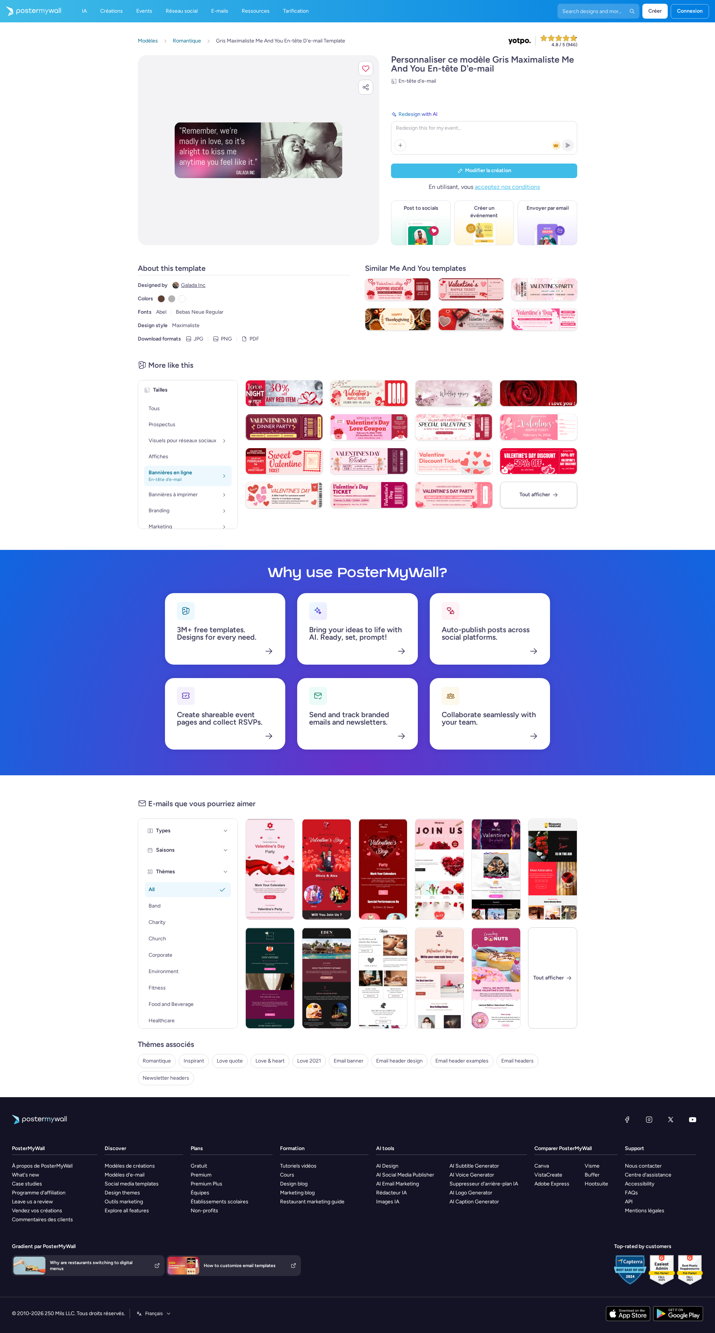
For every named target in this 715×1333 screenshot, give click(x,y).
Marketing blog (297, 1193)
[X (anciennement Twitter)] (670, 1119)
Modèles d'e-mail (124, 1175)
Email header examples (462, 1061)
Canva (541, 1166)
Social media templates (132, 1184)
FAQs (631, 1193)
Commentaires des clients (42, 1219)
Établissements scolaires (219, 1202)
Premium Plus (206, 1184)
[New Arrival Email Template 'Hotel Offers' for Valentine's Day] (270, 978)
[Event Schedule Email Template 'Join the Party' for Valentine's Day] (326, 869)
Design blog (294, 1184)
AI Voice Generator (471, 1175)
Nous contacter (643, 1166)
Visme (592, 1166)
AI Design (387, 1166)
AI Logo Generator (470, 1193)
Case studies (27, 1184)
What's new (25, 1175)
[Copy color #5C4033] (161, 299)
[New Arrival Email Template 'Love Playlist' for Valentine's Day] (496, 869)
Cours (287, 1175)
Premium (201, 1175)
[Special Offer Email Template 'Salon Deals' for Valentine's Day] (383, 978)
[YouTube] (692, 1119)
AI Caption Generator (474, 1202)
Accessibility (639, 1184)
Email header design (399, 1061)
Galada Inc (193, 285)
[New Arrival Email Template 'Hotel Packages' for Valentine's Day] (326, 978)
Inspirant (194, 1061)
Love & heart (270, 1061)
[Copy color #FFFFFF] (182, 299)
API (629, 1202)
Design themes (122, 1193)
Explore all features (127, 1210)
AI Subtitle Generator (474, 1166)
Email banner (348, 1061)
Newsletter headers (166, 1078)
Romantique (157, 1061)
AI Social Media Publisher (405, 1175)
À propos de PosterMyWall (42, 1166)
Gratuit (199, 1166)
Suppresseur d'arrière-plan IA (483, 1184)
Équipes (200, 1193)
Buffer (592, 1175)
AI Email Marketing (397, 1184)
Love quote (230, 1061)
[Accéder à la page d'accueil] (30, 11)
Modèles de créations (130, 1166)
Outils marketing (124, 1202)
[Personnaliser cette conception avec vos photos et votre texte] (258, 150)
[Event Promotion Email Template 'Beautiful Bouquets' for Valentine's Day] (439, 869)
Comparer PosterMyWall (563, 1148)
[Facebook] (627, 1119)
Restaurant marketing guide (312, 1202)
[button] (365, 68)
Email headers (517, 1061)
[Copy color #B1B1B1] (171, 299)
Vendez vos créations (37, 1210)
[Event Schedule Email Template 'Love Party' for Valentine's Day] (270, 869)
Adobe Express (551, 1184)
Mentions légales (644, 1210)
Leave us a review (32, 1202)
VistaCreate (548, 1175)
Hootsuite (596, 1184)
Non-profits (204, 1210)
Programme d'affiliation (39, 1193)
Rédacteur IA (391, 1193)
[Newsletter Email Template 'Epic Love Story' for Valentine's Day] (439, 978)
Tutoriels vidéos (298, 1166)
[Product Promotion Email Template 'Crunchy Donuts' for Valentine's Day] (496, 978)
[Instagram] (649, 1119)
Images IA (387, 1202)
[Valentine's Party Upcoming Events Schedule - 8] (383, 869)
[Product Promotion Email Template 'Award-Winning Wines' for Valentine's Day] (552, 869)
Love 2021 (309, 1061)
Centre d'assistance (648, 1175)
